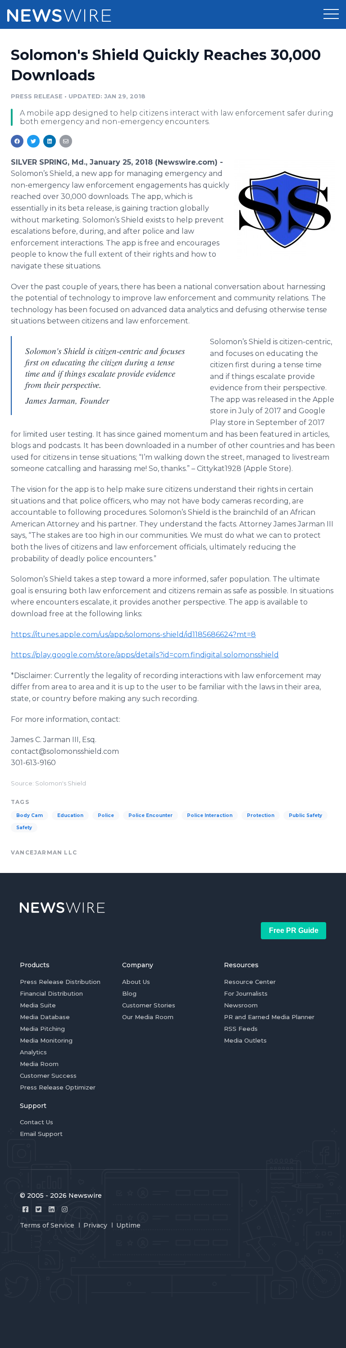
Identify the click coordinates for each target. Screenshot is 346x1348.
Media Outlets (245, 1040)
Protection (260, 815)
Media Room (39, 1063)
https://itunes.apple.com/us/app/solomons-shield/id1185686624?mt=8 (133, 634)
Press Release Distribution (60, 981)
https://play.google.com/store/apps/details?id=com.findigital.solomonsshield (145, 655)
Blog (129, 993)
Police (106, 815)
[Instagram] (65, 1209)
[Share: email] (65, 141)
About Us (136, 981)
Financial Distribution (51, 993)
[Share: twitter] (33, 141)
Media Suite (38, 1005)
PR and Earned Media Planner (269, 1016)
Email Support (41, 1133)
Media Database (45, 1016)
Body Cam (29, 815)
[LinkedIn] (52, 1209)
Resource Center (250, 981)
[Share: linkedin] (49, 141)
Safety (24, 828)
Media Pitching (42, 1028)
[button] (331, 14)
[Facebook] (25, 1209)
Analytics (33, 1052)
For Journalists (246, 993)
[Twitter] (38, 1209)
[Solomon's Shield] (284, 209)
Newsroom (241, 1005)
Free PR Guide (294, 930)
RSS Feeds (241, 1028)
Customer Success (48, 1075)
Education (70, 815)
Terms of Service (47, 1225)
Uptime (128, 1225)
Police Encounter (150, 815)
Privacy (95, 1225)
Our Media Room (147, 1016)
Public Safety (305, 815)
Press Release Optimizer (58, 1087)
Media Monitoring (46, 1040)
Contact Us (36, 1122)
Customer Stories (148, 1005)
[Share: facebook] (17, 141)
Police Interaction (209, 815)
